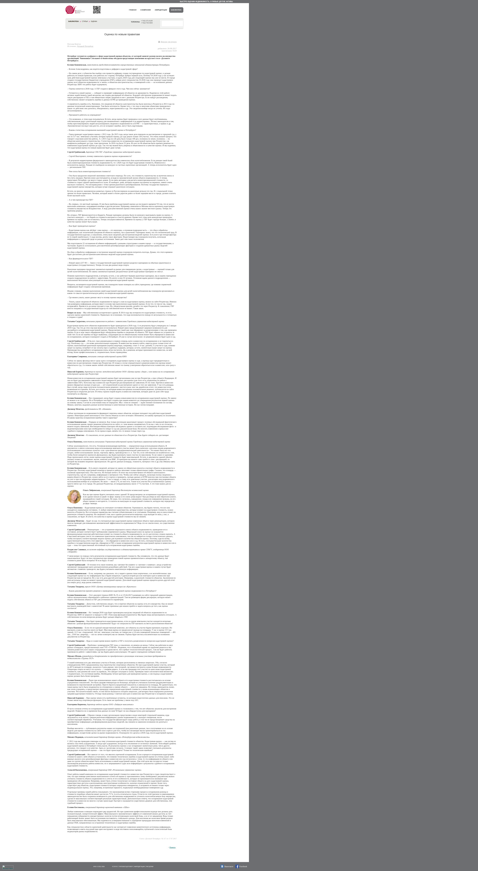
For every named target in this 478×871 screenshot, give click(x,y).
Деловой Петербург (85, 46)
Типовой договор (126, 866)
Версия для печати (169, 42)
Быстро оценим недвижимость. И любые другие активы (206, 1)
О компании (145, 10)
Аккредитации (161, 10)
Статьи (85, 21)
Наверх (172, 847)
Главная (132, 10)
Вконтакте (228, 866)
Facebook (243, 866)
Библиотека (176, 10)
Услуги (114, 866)
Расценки (149, 866)
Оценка (94, 21)
